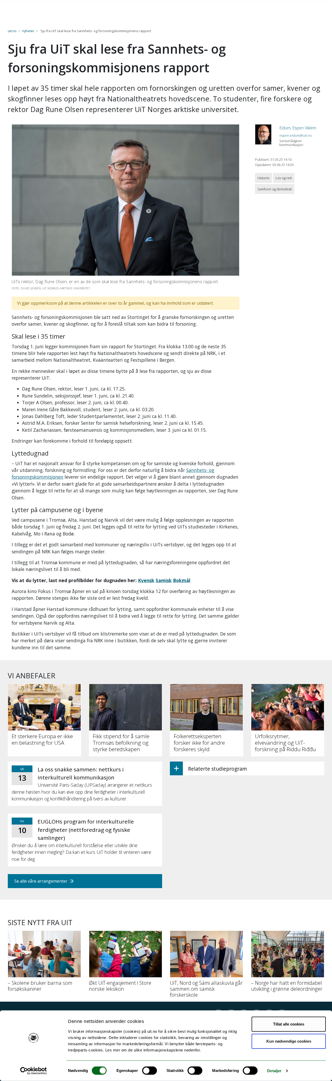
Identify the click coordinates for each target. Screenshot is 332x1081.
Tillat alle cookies (288, 1024)
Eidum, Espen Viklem (297, 128)
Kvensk (146, 580)
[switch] (149, 1070)
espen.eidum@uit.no (295, 135)
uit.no (12, 31)
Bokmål (181, 580)
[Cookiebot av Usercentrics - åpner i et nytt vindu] (33, 1071)
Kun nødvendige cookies (288, 1041)
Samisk (164, 580)
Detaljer (274, 1071)
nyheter (28, 31)
